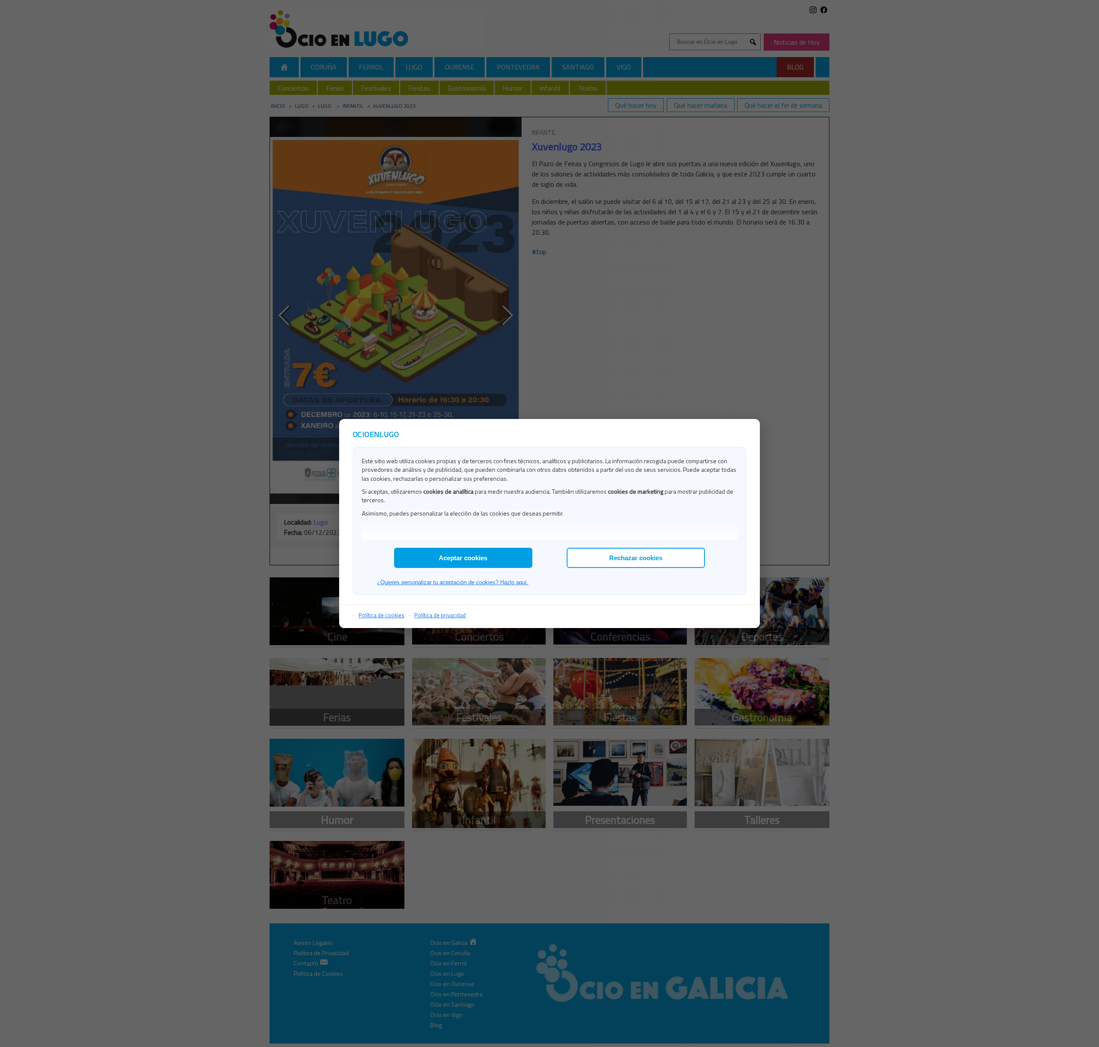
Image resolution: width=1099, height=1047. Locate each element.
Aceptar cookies (463, 557)
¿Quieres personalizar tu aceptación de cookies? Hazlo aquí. (452, 582)
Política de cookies (381, 615)
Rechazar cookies (635, 557)
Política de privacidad (440, 615)
